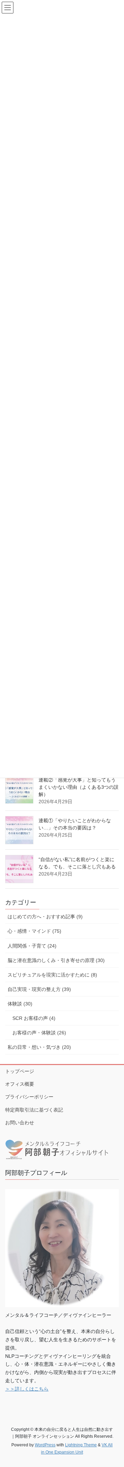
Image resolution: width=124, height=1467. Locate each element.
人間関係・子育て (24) (32, 946)
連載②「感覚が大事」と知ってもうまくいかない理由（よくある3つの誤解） (78, 787)
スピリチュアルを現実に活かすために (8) (52, 975)
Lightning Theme (81, 1445)
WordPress (45, 1445)
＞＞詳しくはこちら (27, 1389)
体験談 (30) (20, 1003)
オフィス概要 (19, 1084)
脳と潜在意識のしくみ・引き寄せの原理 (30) (56, 960)
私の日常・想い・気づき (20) (39, 1047)
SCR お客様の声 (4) (33, 1018)
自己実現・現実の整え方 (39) (39, 989)
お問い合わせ (19, 1122)
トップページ (19, 1071)
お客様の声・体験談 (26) (39, 1032)
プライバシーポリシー (29, 1096)
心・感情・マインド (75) (34, 931)
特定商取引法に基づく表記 (34, 1110)
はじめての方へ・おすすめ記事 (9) (45, 916)
